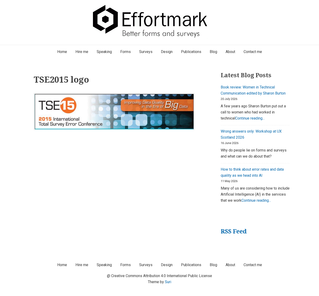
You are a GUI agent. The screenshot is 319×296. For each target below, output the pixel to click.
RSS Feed (234, 231)
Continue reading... (250, 118)
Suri (168, 282)
